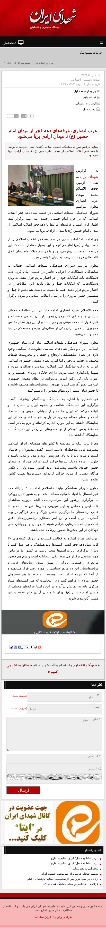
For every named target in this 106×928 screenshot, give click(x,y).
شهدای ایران (89, 177)
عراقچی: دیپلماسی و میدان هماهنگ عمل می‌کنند (70, 884)
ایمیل (97, 706)
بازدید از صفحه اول (85, 91)
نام (98, 694)
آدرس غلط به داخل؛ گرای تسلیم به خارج (74, 858)
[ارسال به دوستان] (98, 103)
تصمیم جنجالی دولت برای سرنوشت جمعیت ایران (69, 873)
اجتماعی (76, 79)
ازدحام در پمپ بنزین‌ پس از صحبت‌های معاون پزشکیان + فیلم (62, 878)
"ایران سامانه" (43, 917)
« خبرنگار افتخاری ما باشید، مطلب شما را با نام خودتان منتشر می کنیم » (53, 668)
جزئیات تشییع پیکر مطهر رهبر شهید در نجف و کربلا (69, 52)
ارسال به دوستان (86, 103)
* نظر (96, 719)
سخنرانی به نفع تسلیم (85, 868)
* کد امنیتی (93, 756)
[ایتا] (53, 622)
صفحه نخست (92, 79)
